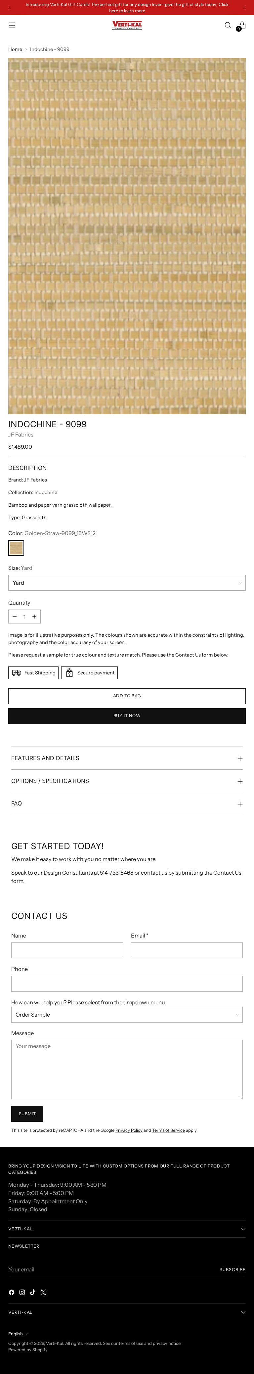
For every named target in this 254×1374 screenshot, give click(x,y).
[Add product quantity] (34, 616)
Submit (27, 1113)
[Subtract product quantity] (15, 616)
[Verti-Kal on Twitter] (44, 1293)
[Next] (244, 7)
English (15, 1333)
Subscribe (233, 1269)
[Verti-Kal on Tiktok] (33, 1293)
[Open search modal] (228, 25)
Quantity (19, 602)
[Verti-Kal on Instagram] (23, 1293)
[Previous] (10, 7)
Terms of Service (168, 1130)
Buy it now (127, 715)
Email (139, 935)
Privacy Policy (129, 1130)
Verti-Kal (54, 1343)
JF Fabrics (20, 434)
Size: (20, 568)
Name (18, 935)
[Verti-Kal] (127, 25)
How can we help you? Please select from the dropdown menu (88, 1002)
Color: (53, 533)
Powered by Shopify (28, 1349)
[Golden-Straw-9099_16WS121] (16, 548)
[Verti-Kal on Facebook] (12, 1293)
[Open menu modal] (12, 25)
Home (15, 49)
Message (22, 1033)
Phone (19, 969)
